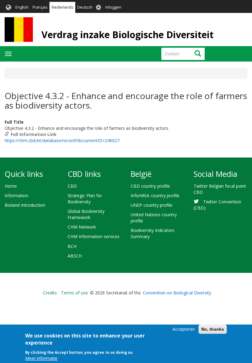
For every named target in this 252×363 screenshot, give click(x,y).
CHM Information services (94, 236)
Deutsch (85, 7)
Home (11, 186)
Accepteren (183, 329)
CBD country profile (150, 186)
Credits (50, 293)
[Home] (19, 29)
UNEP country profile (151, 205)
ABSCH (75, 256)
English (22, 7)
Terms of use (74, 293)
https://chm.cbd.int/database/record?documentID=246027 (62, 140)
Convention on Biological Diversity (177, 293)
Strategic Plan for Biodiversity (85, 199)
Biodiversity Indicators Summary (153, 233)
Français (40, 7)
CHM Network (82, 227)
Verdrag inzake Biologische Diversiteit (127, 34)
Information (16, 195)
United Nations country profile (154, 218)
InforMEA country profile (155, 195)
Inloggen (113, 7)
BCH (72, 246)
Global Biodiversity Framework (86, 214)
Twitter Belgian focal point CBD (220, 189)
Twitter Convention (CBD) (217, 205)
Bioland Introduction (25, 205)
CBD (72, 186)
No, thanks (212, 329)
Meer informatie (41, 358)
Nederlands (62, 7)
